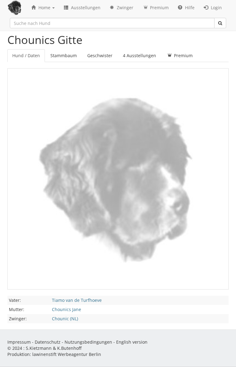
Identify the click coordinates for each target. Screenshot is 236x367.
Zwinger (124, 7)
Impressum (19, 342)
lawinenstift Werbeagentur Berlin (66, 354)
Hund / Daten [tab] (26, 55)
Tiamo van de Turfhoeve (77, 300)
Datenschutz (48, 342)
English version (132, 342)
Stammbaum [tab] (63, 55)
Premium (159, 7)
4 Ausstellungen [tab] (139, 55)
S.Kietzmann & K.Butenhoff (53, 348)
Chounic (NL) (65, 319)
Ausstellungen (85, 7)
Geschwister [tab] (99, 55)
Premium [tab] (183, 55)
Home (44, 7)
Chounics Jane (66, 309)
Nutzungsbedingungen (88, 342)
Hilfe (189, 7)
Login (216, 7)
